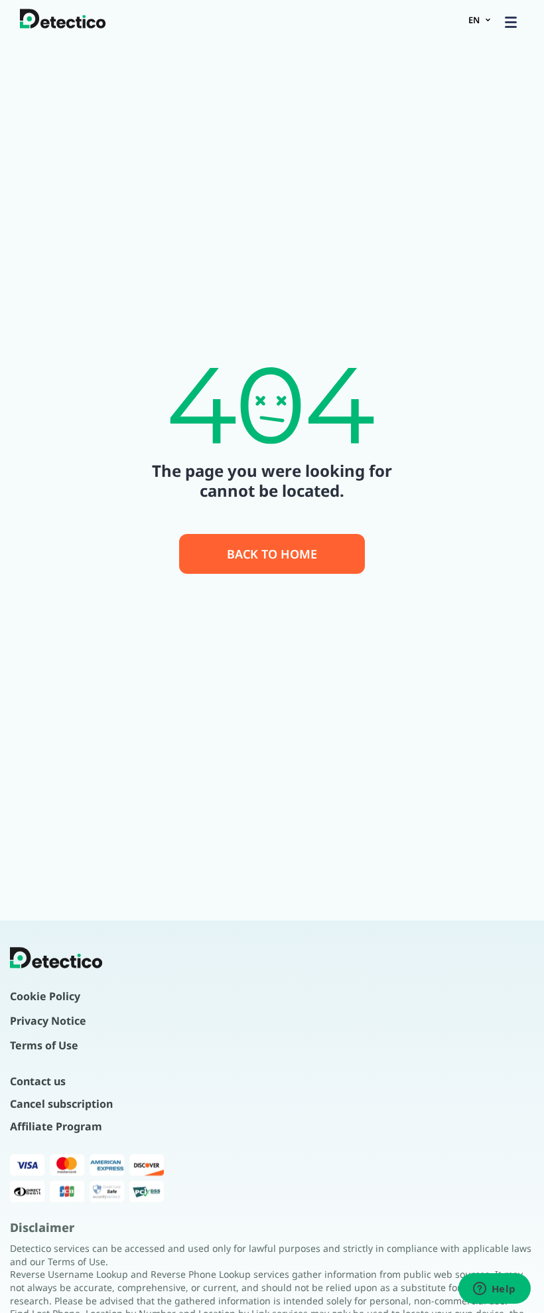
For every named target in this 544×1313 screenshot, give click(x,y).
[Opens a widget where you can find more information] (494, 1289)
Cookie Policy (45, 996)
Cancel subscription (61, 1103)
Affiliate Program (56, 1126)
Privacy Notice (48, 1020)
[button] (511, 22)
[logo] (63, 20)
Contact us (38, 1081)
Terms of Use (44, 1045)
